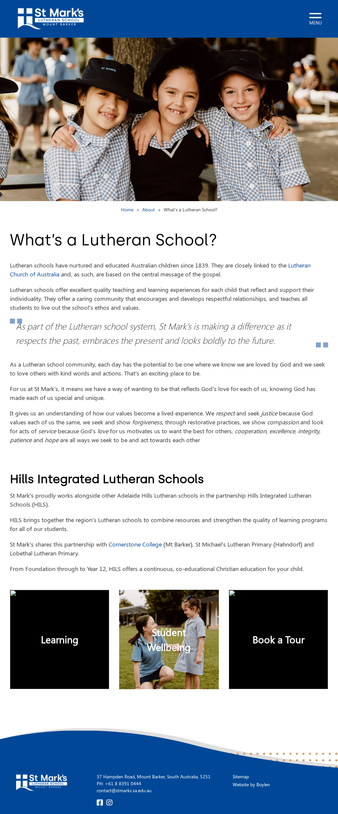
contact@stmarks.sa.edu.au (124, 790)
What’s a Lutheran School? (190, 209)
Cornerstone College (135, 544)
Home (127, 209)
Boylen (263, 784)
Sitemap (241, 776)
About (148, 209)
